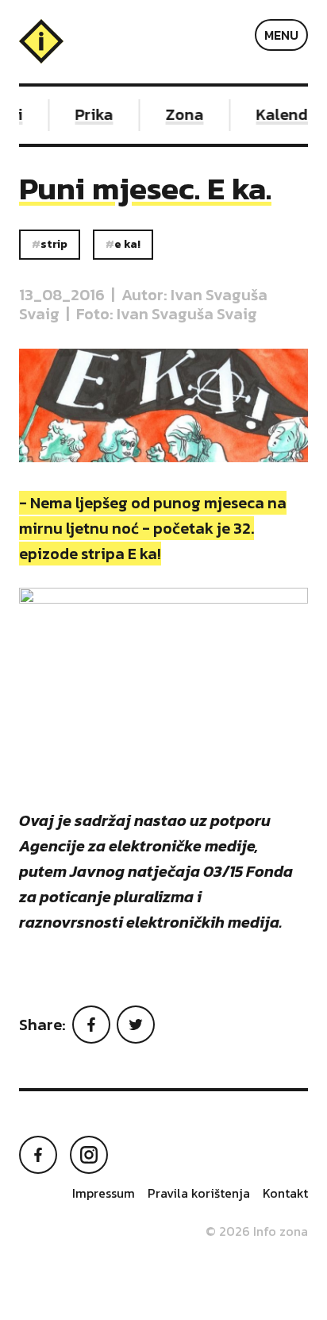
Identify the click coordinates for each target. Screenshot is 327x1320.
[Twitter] (136, 1024)
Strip (53, 244)
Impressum (103, 1192)
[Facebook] (91, 1024)
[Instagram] (89, 1155)
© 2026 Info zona (257, 1231)
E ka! (127, 244)
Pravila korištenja (199, 1192)
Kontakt (285, 1192)
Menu (281, 34)
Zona (182, 114)
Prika (91, 114)
